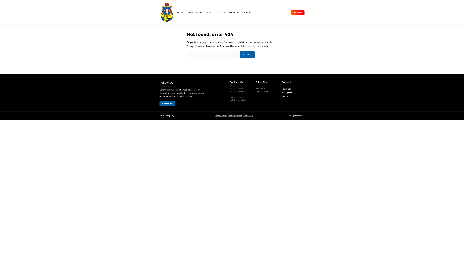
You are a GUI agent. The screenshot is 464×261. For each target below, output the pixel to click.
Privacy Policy (221, 116)
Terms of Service (235, 116)
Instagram (287, 93)
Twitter (285, 96)
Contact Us (248, 116)
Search (247, 54)
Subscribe (167, 104)
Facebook (286, 89)
